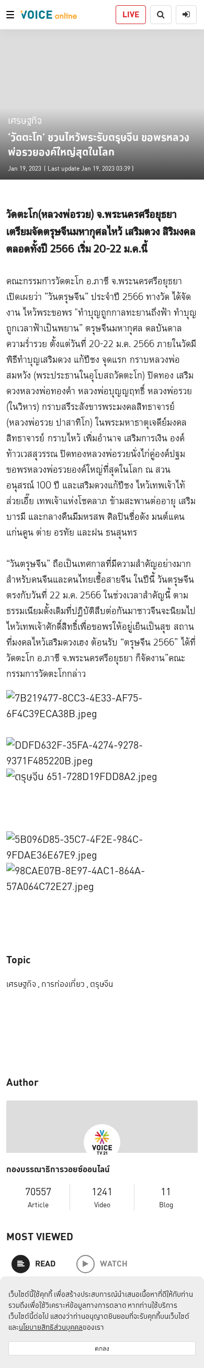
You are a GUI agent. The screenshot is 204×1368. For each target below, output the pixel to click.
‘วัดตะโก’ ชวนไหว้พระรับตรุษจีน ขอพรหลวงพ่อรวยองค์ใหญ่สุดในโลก (98, 144)
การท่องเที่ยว (64, 984)
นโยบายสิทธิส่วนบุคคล (51, 1327)
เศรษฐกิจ (25, 120)
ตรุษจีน (101, 984)
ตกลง (102, 1348)
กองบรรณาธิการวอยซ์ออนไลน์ (58, 1169)
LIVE (130, 14)
